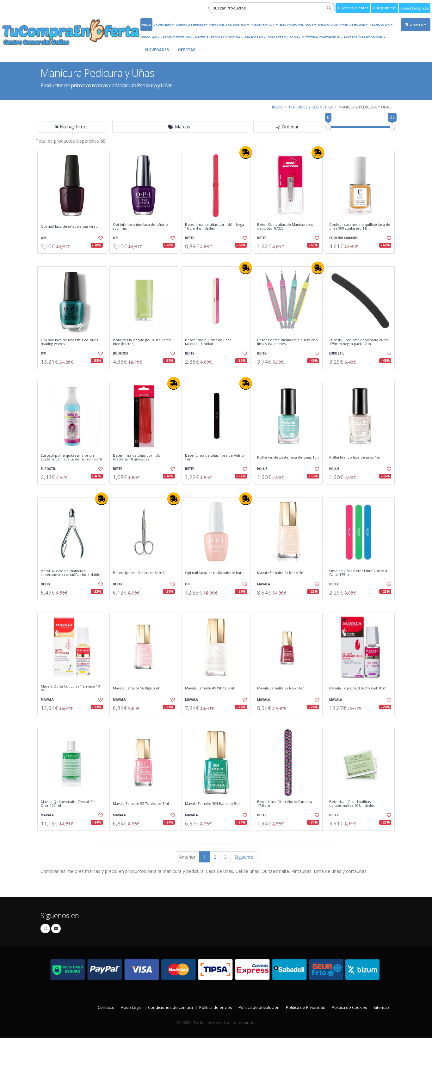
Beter (189, 238)
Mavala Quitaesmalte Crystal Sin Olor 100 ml (68, 804)
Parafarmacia (263, 24)
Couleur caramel (343, 238)
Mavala (263, 584)
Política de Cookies (349, 1007)
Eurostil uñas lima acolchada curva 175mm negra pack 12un (359, 342)
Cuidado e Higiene (190, 24)
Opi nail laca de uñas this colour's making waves (69, 342)
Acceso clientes (354, 7)
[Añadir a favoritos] (100, 238)
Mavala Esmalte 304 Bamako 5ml (213, 804)
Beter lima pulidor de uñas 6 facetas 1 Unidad (209, 342)
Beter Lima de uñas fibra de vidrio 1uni (214, 457)
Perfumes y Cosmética (227, 24)
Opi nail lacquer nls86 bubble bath (214, 573)
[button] (179, 127)
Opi (43, 238)
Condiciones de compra (170, 1007)
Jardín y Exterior (176, 37)
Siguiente (244, 857)
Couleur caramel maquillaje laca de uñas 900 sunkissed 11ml (359, 227)
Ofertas (186, 49)
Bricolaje (149, 37)
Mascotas (254, 37)
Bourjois (120, 353)
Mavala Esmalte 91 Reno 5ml (281, 573)
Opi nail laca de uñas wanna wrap (69, 226)
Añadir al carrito (74, 258)
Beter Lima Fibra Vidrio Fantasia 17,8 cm (284, 804)
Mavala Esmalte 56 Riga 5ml (136, 688)
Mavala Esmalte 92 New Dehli (282, 688)
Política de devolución (259, 1007)
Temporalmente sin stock (215, 605)
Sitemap (381, 1007)
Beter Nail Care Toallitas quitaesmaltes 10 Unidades (352, 804)
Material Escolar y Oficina (217, 37)
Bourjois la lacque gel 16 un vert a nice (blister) (142, 342)
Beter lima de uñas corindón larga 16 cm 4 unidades (214, 227)
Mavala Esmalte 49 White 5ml (209, 688)
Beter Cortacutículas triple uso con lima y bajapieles (287, 342)
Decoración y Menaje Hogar (341, 24)
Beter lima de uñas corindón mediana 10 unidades (138, 457)
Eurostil (336, 353)
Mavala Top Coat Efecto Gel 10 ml (358, 688)
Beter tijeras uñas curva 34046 (138, 573)
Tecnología (380, 24)
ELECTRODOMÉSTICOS (296, 24)
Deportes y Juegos (283, 37)
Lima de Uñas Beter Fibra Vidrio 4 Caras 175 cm (358, 573)
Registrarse (386, 7)
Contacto (106, 1007)
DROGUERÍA (162, 24)
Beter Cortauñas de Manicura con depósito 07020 (286, 227)
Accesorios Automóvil (363, 37)
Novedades (157, 49)
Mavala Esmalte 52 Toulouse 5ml (141, 804)
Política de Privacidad (305, 1007)
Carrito (417, 24)
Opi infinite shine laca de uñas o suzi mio (140, 227)
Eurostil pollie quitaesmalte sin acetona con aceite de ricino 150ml (71, 457)
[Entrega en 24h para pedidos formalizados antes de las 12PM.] (245, 152)
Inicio (146, 24)
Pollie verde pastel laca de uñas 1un (288, 457)
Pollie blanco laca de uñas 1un (355, 457)
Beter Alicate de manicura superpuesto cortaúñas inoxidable (70, 573)
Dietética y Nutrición (320, 37)
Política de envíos (215, 1007)
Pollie (262, 469)
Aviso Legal (131, 1007)
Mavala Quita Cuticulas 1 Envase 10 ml (70, 688)
